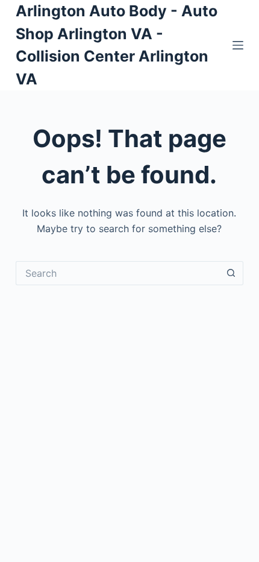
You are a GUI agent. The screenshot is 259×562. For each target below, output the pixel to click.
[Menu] (237, 45)
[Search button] (231, 273)
